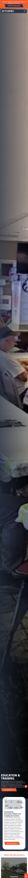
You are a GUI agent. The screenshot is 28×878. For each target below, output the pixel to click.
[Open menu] (24, 11)
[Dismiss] (26, 1)
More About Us (8, 789)
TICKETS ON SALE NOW (14, 5)
